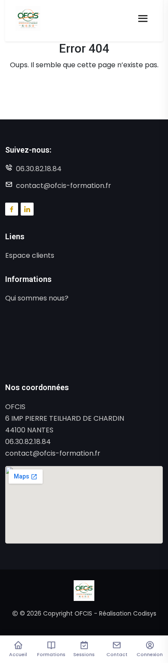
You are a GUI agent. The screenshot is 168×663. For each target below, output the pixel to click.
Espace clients (29, 255)
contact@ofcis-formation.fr (63, 186)
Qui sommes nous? (36, 298)
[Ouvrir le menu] (143, 18)
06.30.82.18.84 (39, 169)
